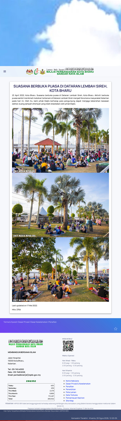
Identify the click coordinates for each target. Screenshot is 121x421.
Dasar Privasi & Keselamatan (78, 383)
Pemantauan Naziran (75, 398)
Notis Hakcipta (72, 381)
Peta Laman (71, 392)
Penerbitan (71, 389)
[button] (5, 71)
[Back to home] (60, 71)
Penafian (70, 386)
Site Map (70, 400)
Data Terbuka (72, 395)
